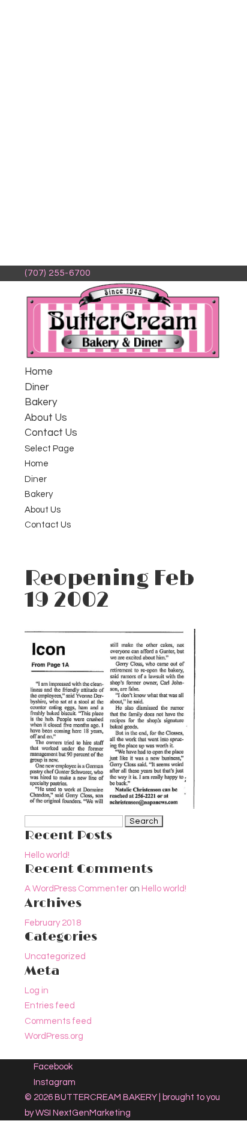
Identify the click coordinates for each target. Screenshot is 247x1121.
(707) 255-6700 (58, 273)
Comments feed (58, 1021)
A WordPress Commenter (76, 888)
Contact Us (51, 432)
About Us (46, 417)
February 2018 (53, 922)
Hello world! (47, 855)
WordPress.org (54, 1036)
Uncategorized (55, 956)
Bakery (41, 402)
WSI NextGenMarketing (83, 1112)
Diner (37, 387)
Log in (37, 990)
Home (39, 371)
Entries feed (50, 1005)
